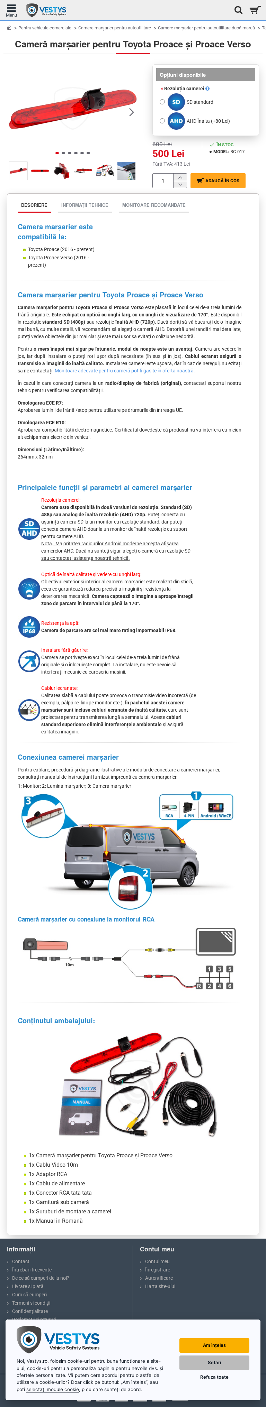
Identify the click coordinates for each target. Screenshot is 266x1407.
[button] (14, 112)
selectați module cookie (52, 1389)
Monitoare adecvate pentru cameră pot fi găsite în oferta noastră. (125, 370)
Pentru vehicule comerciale (44, 27)
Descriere (34, 205)
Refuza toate (214, 1377)
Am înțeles (214, 1345)
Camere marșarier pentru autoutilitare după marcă (206, 27)
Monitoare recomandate (154, 205)
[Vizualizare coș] (254, 10)
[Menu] (11, 10)
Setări (214, 1362)
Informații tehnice (84, 205)
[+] (180, 177)
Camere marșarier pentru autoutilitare (114, 27)
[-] (180, 184)
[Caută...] (236, 10)
